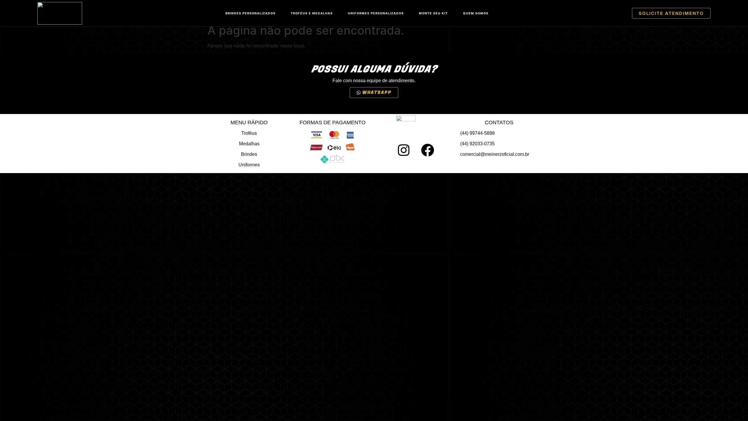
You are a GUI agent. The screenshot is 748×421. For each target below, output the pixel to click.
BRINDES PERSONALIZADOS (251, 13)
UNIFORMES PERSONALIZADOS (376, 13)
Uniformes (249, 164)
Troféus (249, 133)
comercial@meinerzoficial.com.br (494, 154)
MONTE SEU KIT (433, 13)
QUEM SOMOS (476, 13)
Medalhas (249, 143)
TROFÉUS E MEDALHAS (312, 13)
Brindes (249, 154)
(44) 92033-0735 (477, 143)
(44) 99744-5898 (477, 133)
